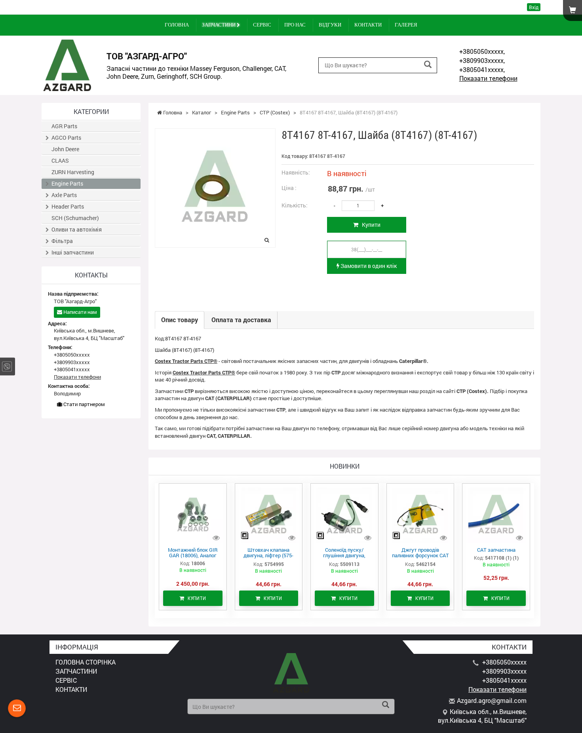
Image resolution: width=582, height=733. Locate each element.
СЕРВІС (262, 25)
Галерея (406, 25)
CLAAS (60, 160)
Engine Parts (67, 183)
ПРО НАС (295, 25)
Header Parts (67, 206)
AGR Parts (64, 126)
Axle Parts (64, 195)
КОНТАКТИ (368, 25)
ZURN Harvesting (72, 172)
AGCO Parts (66, 137)
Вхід (533, 7)
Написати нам (79, 311)
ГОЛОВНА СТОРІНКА (85, 662)
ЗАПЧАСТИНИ (219, 25)
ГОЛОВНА (177, 25)
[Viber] (7, 367)
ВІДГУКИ (330, 25)
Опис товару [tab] (179, 319)
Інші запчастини (72, 252)
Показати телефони (488, 78)
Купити (369, 224)
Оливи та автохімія (76, 229)
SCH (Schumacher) (75, 218)
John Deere (65, 149)
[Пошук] (428, 64)
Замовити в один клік (368, 266)
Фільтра (62, 241)
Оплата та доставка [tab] (241, 319)
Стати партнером (83, 404)
